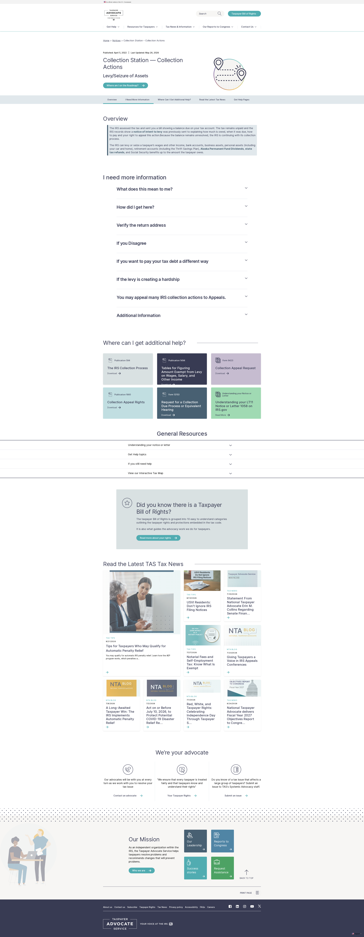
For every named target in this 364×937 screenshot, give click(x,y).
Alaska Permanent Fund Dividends (222, 148)
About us (107, 907)
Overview (112, 99)
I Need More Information (137, 99)
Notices (116, 40)
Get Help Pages (241, 99)
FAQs (202, 907)
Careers (211, 907)
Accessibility (191, 907)
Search (202, 13)
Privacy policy (176, 907)
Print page (246, 893)
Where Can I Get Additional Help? (174, 99)
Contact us (119, 907)
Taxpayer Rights (147, 907)
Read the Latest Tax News (212, 99)
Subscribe (132, 907)
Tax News (162, 907)
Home (106, 40)
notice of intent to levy (148, 131)
